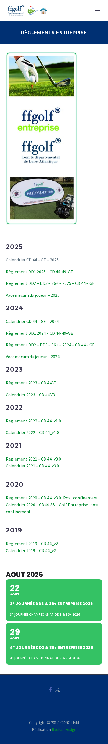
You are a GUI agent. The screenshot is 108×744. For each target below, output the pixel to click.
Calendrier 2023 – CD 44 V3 (30, 394)
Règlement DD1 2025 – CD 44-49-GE (39, 271)
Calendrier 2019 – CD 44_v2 (31, 550)
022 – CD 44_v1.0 (45, 421)
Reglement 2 (18, 421)
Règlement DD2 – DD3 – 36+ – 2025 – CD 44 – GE (50, 283)
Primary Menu (97, 10)
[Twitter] (57, 689)
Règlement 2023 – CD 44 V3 (31, 383)
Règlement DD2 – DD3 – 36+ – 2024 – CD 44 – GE (50, 344)
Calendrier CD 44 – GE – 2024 (32, 321)
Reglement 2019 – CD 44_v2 (32, 543)
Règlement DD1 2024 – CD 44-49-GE (39, 333)
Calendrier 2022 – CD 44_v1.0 (32, 432)
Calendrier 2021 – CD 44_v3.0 (32, 466)
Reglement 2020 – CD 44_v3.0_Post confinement (52, 498)
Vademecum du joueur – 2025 (33, 295)
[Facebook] (50, 689)
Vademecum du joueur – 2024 (33, 356)
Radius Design (64, 729)
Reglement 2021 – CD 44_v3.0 (33, 459)
